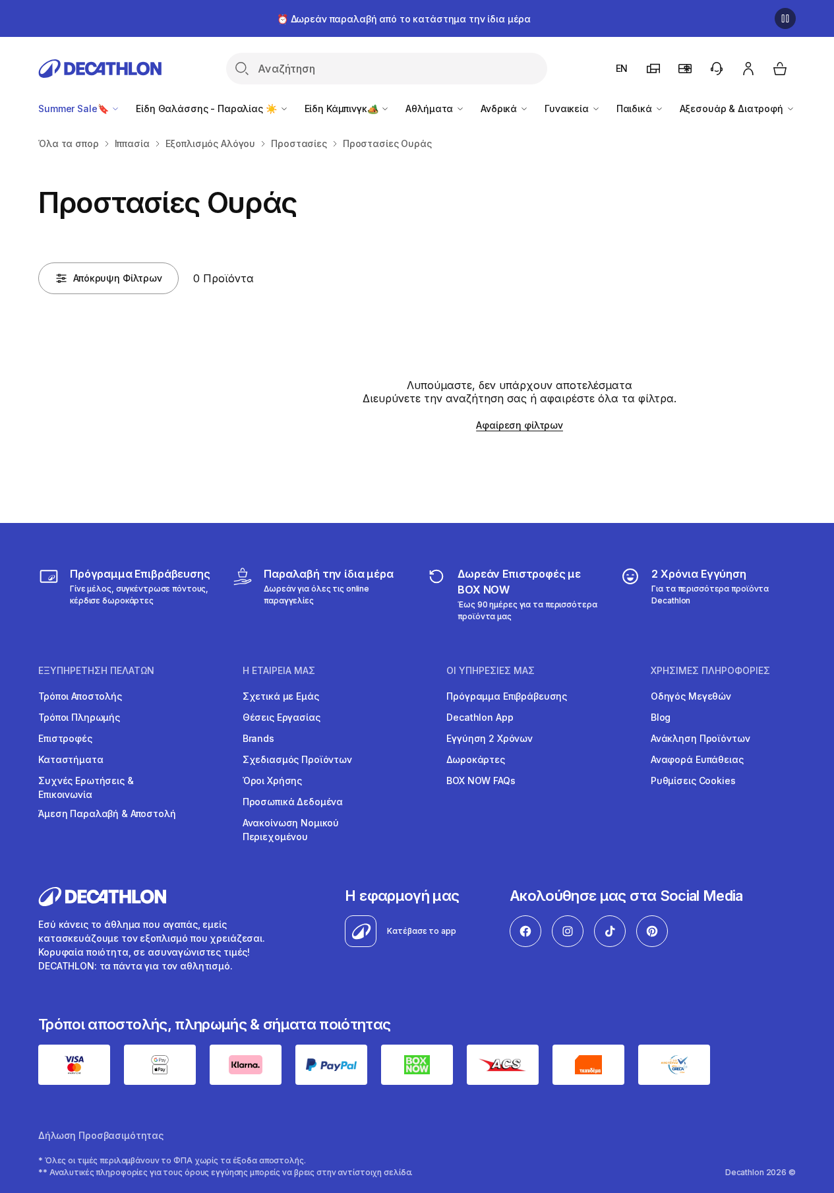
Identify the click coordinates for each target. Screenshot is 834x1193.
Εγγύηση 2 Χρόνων (489, 738)
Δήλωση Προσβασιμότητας (101, 1135)
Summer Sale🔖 (74, 108)
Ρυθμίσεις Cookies (693, 780)
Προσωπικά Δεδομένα (293, 801)
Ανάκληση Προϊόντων (700, 738)
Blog (660, 717)
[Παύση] (785, 18)
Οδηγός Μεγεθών (691, 696)
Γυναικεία (568, 108)
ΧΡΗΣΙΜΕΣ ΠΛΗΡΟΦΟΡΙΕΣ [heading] (710, 670)
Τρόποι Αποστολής (80, 696)
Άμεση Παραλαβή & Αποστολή (107, 813)
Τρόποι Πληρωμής (79, 717)
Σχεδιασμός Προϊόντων (297, 759)
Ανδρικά (500, 108)
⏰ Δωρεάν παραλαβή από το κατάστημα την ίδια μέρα (404, 18)
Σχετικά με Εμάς (281, 696)
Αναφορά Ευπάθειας (697, 759)
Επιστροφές (65, 738)
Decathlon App (479, 717)
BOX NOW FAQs (480, 780)
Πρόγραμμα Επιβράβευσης (506, 696)
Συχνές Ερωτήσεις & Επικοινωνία (85, 787)
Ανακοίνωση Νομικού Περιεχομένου (291, 829)
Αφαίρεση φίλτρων (519, 425)
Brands (258, 738)
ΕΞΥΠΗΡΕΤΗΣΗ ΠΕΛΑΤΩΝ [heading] (96, 670)
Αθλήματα (430, 108)
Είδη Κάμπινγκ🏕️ (343, 108)
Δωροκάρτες (475, 759)
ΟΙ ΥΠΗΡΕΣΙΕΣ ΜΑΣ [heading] (490, 670)
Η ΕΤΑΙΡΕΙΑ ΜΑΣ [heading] (279, 670)
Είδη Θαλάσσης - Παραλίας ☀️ (207, 108)
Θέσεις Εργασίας (281, 717)
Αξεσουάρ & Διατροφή (733, 108)
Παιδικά (635, 108)
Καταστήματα (70, 759)
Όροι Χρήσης (272, 780)
